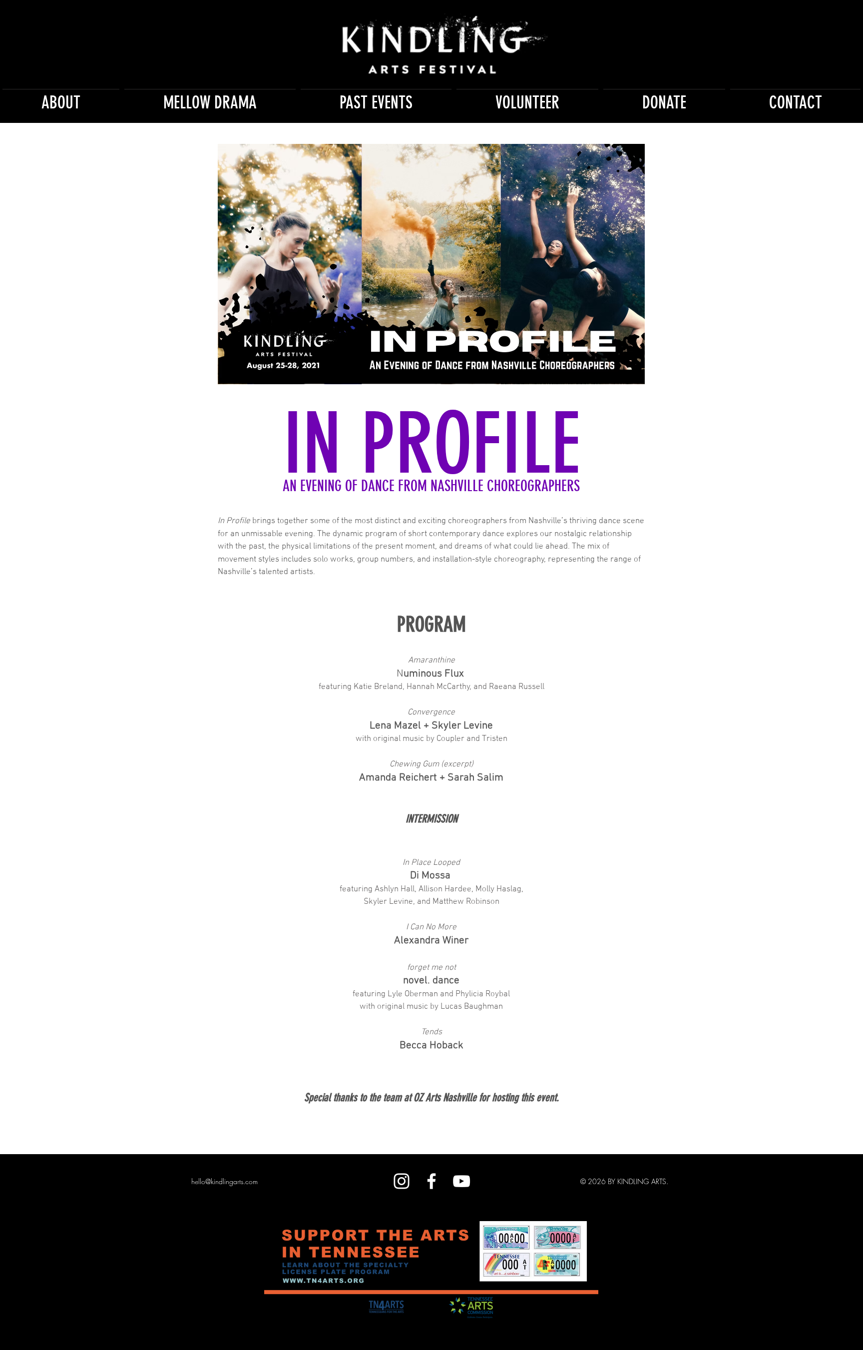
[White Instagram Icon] (401, 1181)
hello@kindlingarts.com (224, 1181)
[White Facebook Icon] (431, 1181)
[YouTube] (461, 1181)
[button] (61, 98)
